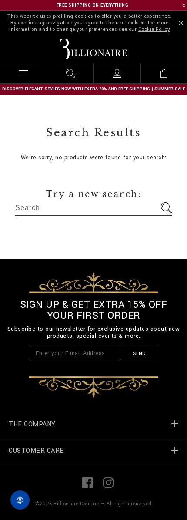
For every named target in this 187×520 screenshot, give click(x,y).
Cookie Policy (154, 29)
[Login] (117, 73)
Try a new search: (94, 194)
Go (166, 208)
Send (139, 353)
